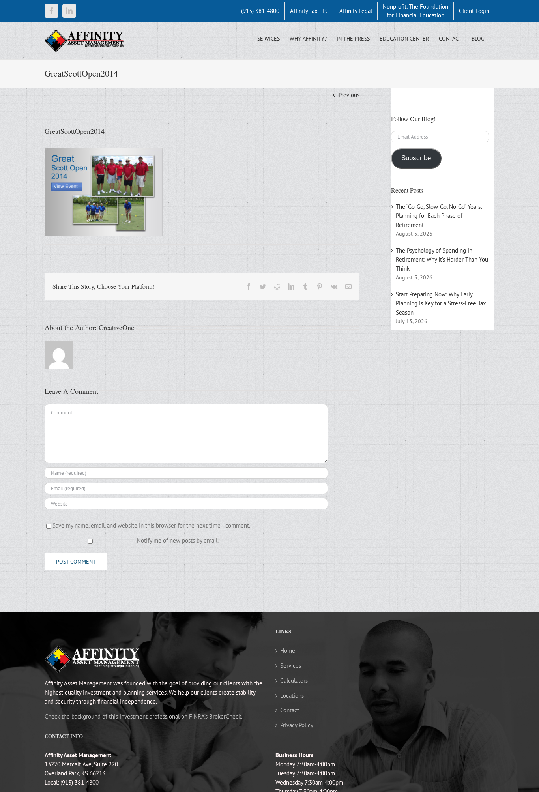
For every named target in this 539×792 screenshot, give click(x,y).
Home (287, 650)
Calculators (294, 680)
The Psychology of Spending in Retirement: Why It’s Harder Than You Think (442, 259)
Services (290, 665)
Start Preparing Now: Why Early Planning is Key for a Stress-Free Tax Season (441, 303)
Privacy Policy (296, 725)
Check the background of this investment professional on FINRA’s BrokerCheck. (143, 716)
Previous (349, 95)
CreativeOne (116, 327)
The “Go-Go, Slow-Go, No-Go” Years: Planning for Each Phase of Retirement (439, 215)
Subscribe (416, 158)
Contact (289, 710)
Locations (292, 695)
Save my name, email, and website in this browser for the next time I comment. (151, 525)
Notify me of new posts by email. (178, 540)
